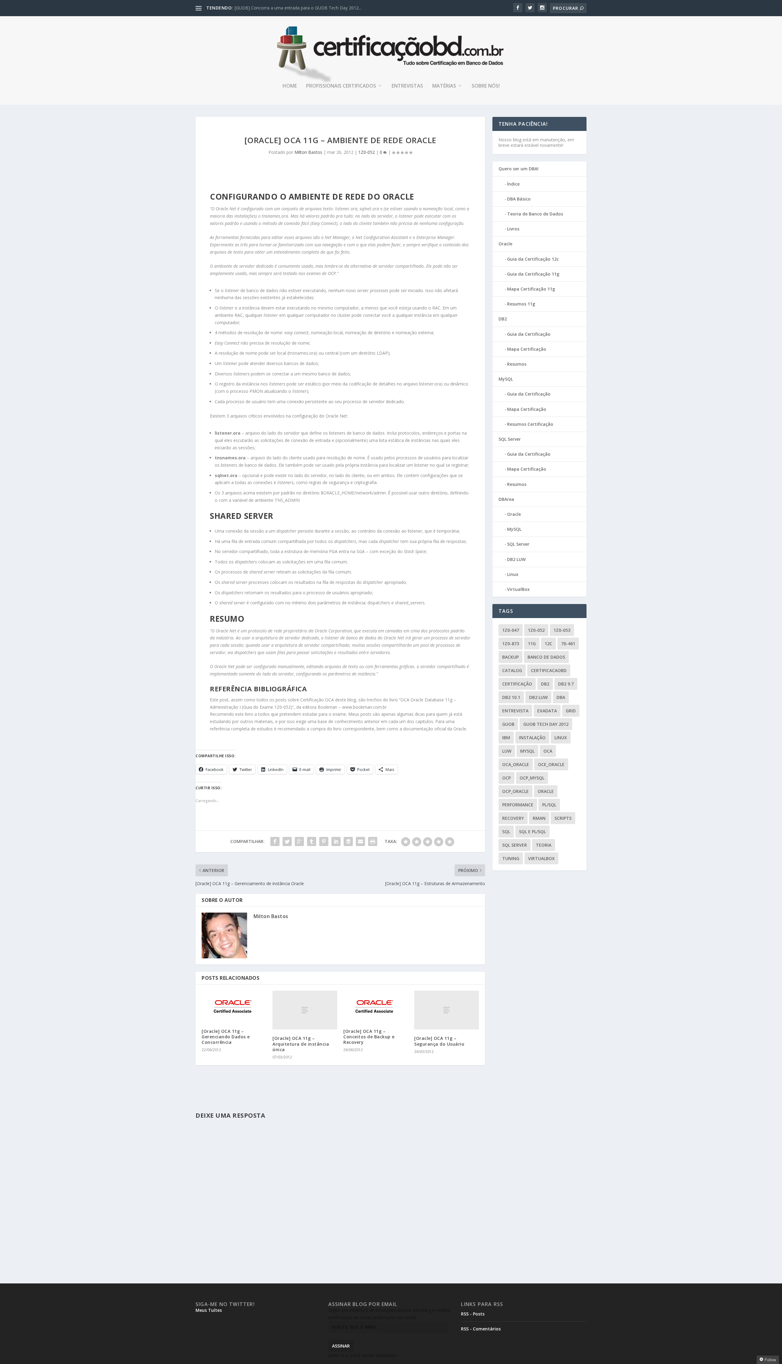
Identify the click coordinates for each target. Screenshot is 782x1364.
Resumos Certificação (530, 424)
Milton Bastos (308, 152)
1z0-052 (536, 630)
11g (532, 643)
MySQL (506, 379)
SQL (506, 831)
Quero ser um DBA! (519, 169)
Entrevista (515, 711)
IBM (506, 737)
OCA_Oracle (515, 764)
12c (548, 643)
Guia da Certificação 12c (533, 259)
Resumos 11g (521, 304)
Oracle (505, 244)
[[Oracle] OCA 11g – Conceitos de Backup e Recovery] (375, 1006)
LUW (506, 751)
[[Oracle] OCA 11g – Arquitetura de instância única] (304, 1010)
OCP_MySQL (532, 778)
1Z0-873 (510, 643)
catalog (512, 670)
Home (290, 86)
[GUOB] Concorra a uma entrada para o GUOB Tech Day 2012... (298, 8)
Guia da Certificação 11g (533, 274)
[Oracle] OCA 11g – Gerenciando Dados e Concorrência (226, 1036)
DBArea (506, 499)
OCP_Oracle (515, 791)
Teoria (543, 845)
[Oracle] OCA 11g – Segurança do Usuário (439, 1041)
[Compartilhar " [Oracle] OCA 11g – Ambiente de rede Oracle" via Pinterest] (324, 841)
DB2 (503, 319)
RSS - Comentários (481, 1329)
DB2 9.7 (566, 684)
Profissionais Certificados (341, 86)
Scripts (563, 818)
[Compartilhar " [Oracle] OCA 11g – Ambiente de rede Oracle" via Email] (360, 841)
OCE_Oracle (551, 764)
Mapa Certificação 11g (531, 289)
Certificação (517, 684)
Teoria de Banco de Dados (535, 214)
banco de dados (546, 657)
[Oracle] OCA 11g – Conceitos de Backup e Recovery (369, 1036)
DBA (561, 697)
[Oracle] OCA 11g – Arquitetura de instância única (300, 1043)
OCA (547, 751)
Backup (510, 657)
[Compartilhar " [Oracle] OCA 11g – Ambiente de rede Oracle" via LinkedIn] (336, 841)
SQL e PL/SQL (532, 831)
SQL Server (510, 439)
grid (571, 711)
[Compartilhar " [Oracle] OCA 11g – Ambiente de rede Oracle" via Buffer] (348, 841)
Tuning (510, 858)
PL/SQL (549, 805)
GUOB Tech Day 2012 (545, 724)
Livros (513, 229)
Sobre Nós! (486, 86)
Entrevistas (407, 86)
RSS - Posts (472, 1314)
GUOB (508, 724)
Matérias (444, 86)
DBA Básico (519, 199)
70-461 (568, 643)
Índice (513, 184)
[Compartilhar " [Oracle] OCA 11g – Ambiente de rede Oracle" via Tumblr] (311, 841)
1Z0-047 (510, 630)
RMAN (539, 818)
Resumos (516, 364)
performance (517, 805)
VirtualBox (518, 589)
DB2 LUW (516, 559)
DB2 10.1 (511, 697)
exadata (547, 711)
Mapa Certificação (526, 349)
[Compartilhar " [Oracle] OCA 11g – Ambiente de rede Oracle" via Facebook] (275, 841)
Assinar (341, 1346)
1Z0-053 (562, 630)
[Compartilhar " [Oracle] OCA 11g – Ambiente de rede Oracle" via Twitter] (287, 841)
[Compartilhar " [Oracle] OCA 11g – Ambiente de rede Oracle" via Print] (373, 841)
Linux (512, 574)
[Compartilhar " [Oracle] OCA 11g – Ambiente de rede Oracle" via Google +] (299, 841)
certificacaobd (549, 670)
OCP (506, 778)
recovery (513, 818)
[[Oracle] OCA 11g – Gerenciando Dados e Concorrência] (234, 1006)
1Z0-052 (366, 152)
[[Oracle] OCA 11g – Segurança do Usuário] (446, 1010)
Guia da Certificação (528, 334)
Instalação (532, 737)
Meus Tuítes (209, 1310)
